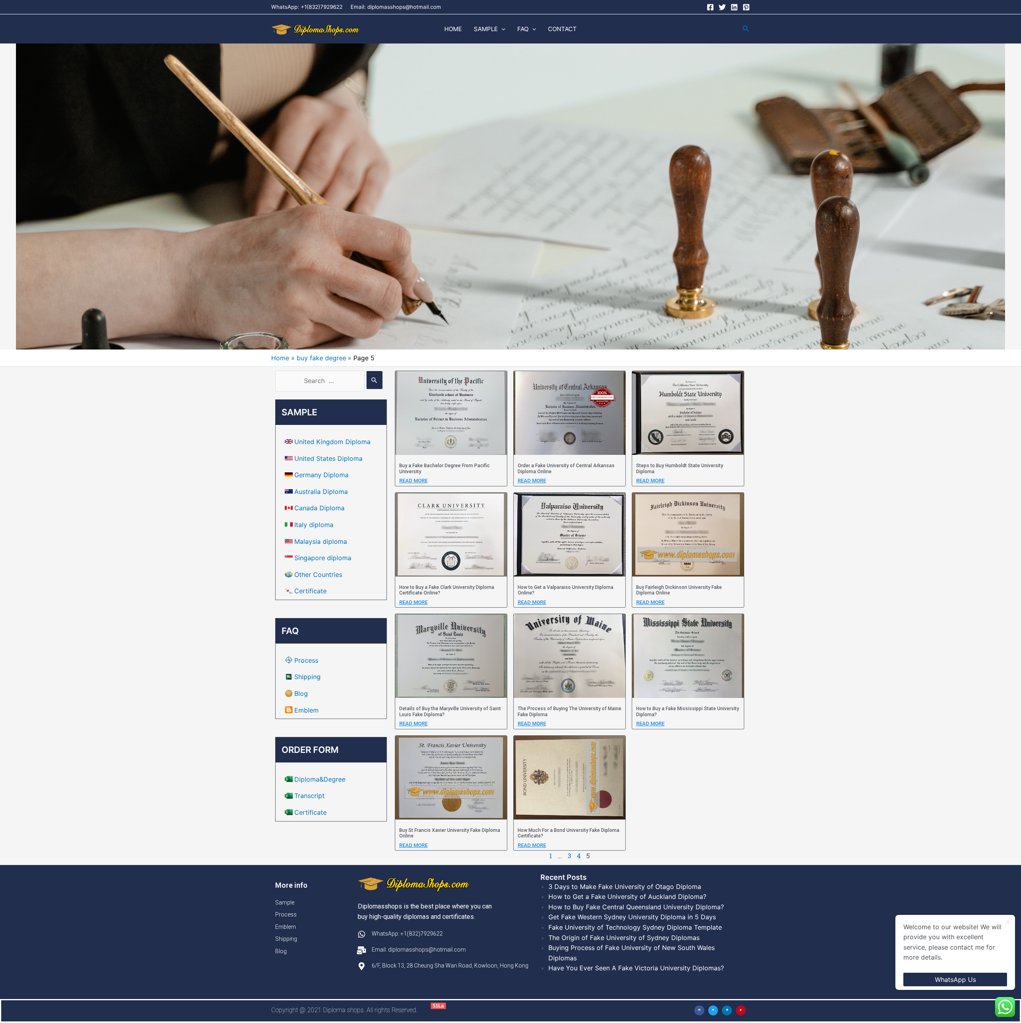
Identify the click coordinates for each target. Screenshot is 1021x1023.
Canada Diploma (319, 508)
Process (306, 660)
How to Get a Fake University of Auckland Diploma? (627, 897)
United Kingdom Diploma (332, 442)
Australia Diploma (321, 492)
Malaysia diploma (320, 541)
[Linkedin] (734, 7)
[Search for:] (328, 381)
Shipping (307, 677)
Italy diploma (313, 525)
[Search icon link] (746, 29)
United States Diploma (328, 458)
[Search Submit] (374, 380)
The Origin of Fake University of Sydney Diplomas (624, 938)
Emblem (306, 710)
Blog (301, 693)
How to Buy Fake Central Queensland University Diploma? (636, 907)
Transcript (309, 796)
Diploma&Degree (319, 779)
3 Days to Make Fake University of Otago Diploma (624, 887)
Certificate (310, 591)
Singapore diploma (322, 558)
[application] (501, 29)
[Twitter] (722, 7)
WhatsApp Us (955, 980)
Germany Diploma (321, 475)
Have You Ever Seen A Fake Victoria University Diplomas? (636, 968)
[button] (699, 1010)
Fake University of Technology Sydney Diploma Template (635, 927)
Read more (413, 481)
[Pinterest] (746, 7)
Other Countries (318, 575)
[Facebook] (710, 7)
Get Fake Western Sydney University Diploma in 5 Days (632, 917)
